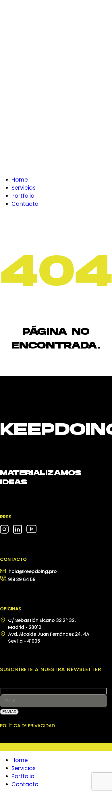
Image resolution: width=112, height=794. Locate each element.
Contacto (24, 784)
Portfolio (22, 776)
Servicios (23, 768)
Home (19, 760)
